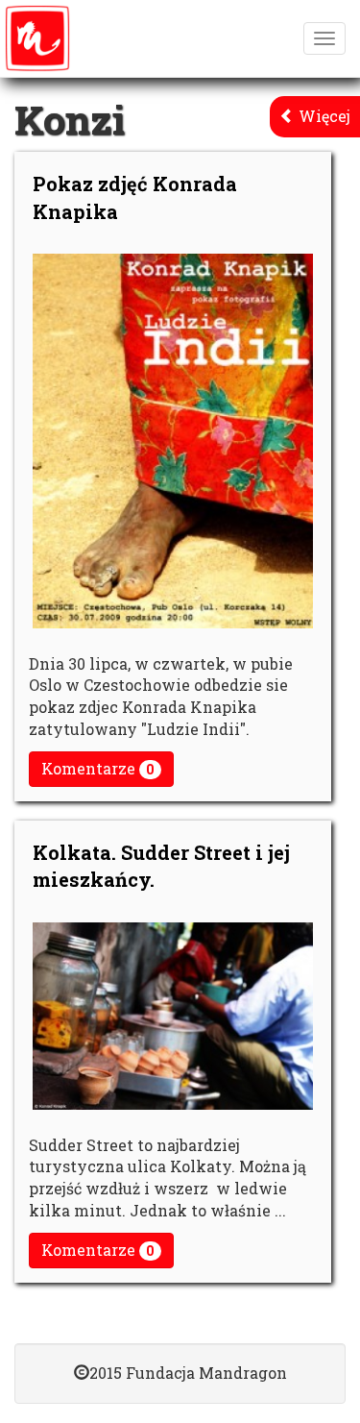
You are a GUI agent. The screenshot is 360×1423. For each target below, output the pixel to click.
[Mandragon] (37, 38)
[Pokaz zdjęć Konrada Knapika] (173, 440)
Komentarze (98, 768)
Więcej (322, 116)
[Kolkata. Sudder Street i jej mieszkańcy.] (173, 1016)
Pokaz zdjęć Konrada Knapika (135, 197)
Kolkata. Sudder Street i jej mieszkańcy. (161, 866)
